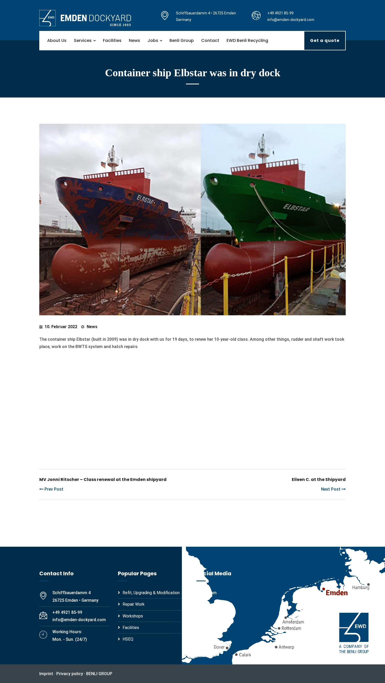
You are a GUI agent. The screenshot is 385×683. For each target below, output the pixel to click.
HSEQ (128, 639)
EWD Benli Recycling (247, 40)
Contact (210, 40)
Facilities (112, 40)
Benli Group (181, 40)
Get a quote (324, 40)
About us (57, 40)
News (134, 40)
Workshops (133, 616)
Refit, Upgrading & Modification (151, 592)
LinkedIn (204, 604)
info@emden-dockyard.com (290, 20)
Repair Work (134, 604)
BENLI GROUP (99, 673)
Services (83, 40)
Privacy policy (69, 673)
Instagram (206, 592)
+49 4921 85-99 (280, 13)
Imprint (46, 673)
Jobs (152, 40)
